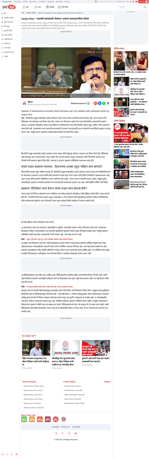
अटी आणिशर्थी (76, 427)
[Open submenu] (16, 35)
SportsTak (33, 2)
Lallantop (50, 2)
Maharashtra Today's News (74, 403)
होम (27, 7)
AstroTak (59, 2)
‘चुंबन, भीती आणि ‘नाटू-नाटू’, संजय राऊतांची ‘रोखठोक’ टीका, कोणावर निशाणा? (50, 239)
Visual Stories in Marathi (73, 390)
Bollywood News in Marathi (34, 408)
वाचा (39, 7)
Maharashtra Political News (34, 386)
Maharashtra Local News (33, 395)
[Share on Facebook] (100, 103)
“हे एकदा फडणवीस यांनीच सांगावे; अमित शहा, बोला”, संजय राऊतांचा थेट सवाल (50, 287)
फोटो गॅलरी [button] (65, 7)
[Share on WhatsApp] (104, 103)
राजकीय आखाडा (31, 13)
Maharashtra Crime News (33, 390)
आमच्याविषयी (55, 427)
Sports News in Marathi (32, 403)
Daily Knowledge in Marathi (74, 395)
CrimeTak (42, 2)
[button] (36, 348)
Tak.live (67, 2)
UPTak (25, 2)
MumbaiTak (6, 2)
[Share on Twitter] (108, 103)
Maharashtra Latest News (33, 399)
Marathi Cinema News (72, 386)
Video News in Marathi (72, 399)
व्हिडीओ (52, 7)
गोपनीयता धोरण (65, 427)
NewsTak (17, 2)
